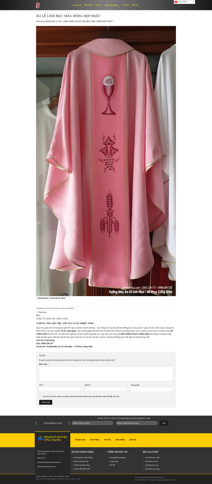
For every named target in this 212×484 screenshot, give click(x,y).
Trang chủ (77, 5)
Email (88, 385)
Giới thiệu (88, 5)
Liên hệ (135, 5)
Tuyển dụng (114, 461)
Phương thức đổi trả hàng (83, 458)
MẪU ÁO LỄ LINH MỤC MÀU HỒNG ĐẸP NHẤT (91, 21)
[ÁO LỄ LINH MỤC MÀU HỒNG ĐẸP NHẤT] (106, 161)
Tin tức (126, 5)
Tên (41, 385)
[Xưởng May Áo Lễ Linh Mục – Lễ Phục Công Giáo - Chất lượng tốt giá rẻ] (52, 5)
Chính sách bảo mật (81, 461)
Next (39, 315)
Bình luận (43, 364)
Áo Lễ (97, 5)
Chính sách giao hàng (81, 465)
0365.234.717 (47, 343)
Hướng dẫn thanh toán (82, 469)
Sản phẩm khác (111, 5)
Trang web (135, 385)
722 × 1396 (63, 21)
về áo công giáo (68, 331)
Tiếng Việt (182, 2)
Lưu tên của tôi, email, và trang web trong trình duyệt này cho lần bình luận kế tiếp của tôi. (81, 396)
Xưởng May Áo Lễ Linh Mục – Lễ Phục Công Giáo (69, 347)
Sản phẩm (120, 440)
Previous (41, 312)
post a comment (68, 308)
